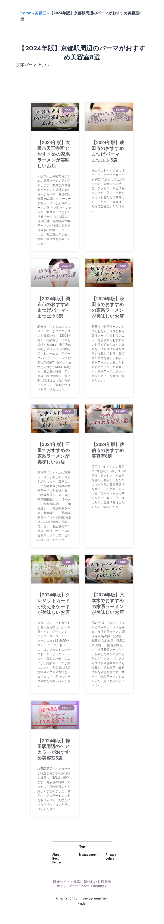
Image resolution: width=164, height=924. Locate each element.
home (25, 12)
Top (82, 846)
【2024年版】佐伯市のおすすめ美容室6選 (108, 450)
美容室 (40, 12)
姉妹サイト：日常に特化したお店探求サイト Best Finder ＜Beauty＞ (82, 884)
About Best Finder (57, 858)
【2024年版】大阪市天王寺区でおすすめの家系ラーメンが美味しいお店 (53, 154)
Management (88, 854)
